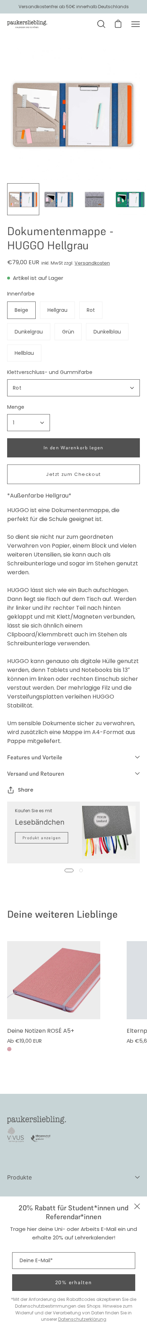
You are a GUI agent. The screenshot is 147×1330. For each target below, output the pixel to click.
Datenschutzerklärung (82, 1319)
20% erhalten (73, 1282)
